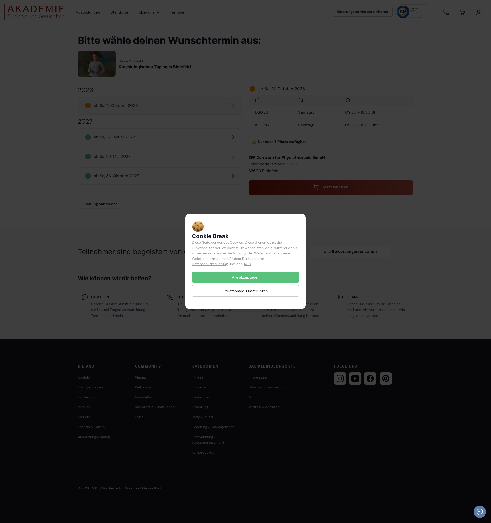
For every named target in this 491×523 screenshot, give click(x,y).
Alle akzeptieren (245, 277)
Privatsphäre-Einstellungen (246, 291)
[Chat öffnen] (480, 512)
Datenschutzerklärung (210, 264)
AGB (247, 264)
